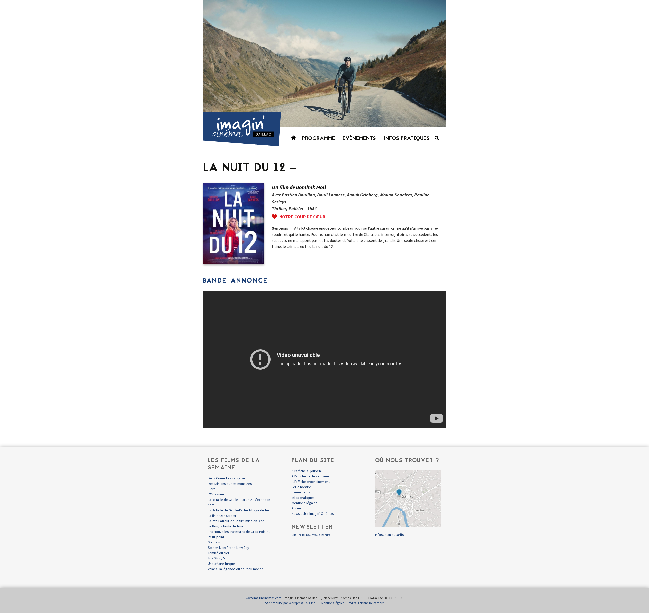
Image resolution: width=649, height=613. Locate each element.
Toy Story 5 (216, 558)
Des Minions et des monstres (230, 483)
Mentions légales (304, 503)
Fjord (212, 489)
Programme (318, 139)
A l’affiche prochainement (311, 481)
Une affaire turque (221, 563)
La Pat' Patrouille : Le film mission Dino (236, 521)
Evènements (359, 139)
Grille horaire (301, 487)
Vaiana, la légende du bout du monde (236, 569)
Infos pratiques (406, 139)
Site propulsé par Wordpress (284, 603)
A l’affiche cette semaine (310, 476)
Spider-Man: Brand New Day (228, 547)
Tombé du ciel (218, 553)
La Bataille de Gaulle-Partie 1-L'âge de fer (238, 510)
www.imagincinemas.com (263, 598)
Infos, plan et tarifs (389, 534)
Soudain (214, 542)
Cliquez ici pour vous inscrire (311, 535)
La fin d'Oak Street (222, 515)
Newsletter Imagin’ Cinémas (313, 513)
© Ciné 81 (312, 603)
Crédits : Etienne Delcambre (365, 603)
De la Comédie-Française (226, 478)
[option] (324, 63)
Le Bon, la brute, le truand (227, 526)
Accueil (297, 508)
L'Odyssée (216, 494)
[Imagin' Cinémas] (244, 144)
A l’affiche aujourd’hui (307, 471)
